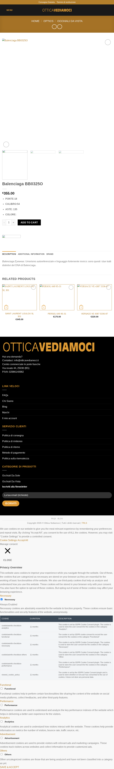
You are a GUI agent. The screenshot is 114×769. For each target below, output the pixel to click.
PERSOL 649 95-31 (57, 314)
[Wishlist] (100, 10)
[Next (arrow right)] (109, 384)
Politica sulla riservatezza (15, 458)
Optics (48, 21)
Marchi (5, 412)
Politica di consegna (13, 435)
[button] (7, 10)
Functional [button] (5, 685)
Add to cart (29, 222)
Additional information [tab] (31, 254)
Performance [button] (7, 701)
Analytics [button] (5, 717)
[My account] (105, 10)
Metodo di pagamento (13, 452)
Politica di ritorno (11, 447)
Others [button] (3, 750)
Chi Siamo (7, 401)
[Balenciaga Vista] (11, 241)
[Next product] (54, 26)
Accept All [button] (23, 540)
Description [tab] (9, 254)
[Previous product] (59, 26)
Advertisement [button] (7, 734)
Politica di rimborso (12, 441)
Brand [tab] (49, 254)
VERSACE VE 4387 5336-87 (94, 314)
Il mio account (9, 418)
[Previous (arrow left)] (5, 384)
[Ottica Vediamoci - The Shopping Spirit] (57, 10)
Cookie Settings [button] (8, 540)
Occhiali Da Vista (70, 21)
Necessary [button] (5, 595)
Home (35, 21)
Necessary (10, 599)
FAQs (5, 395)
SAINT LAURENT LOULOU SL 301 (19, 315)
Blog (4, 406)
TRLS (84, 523)
